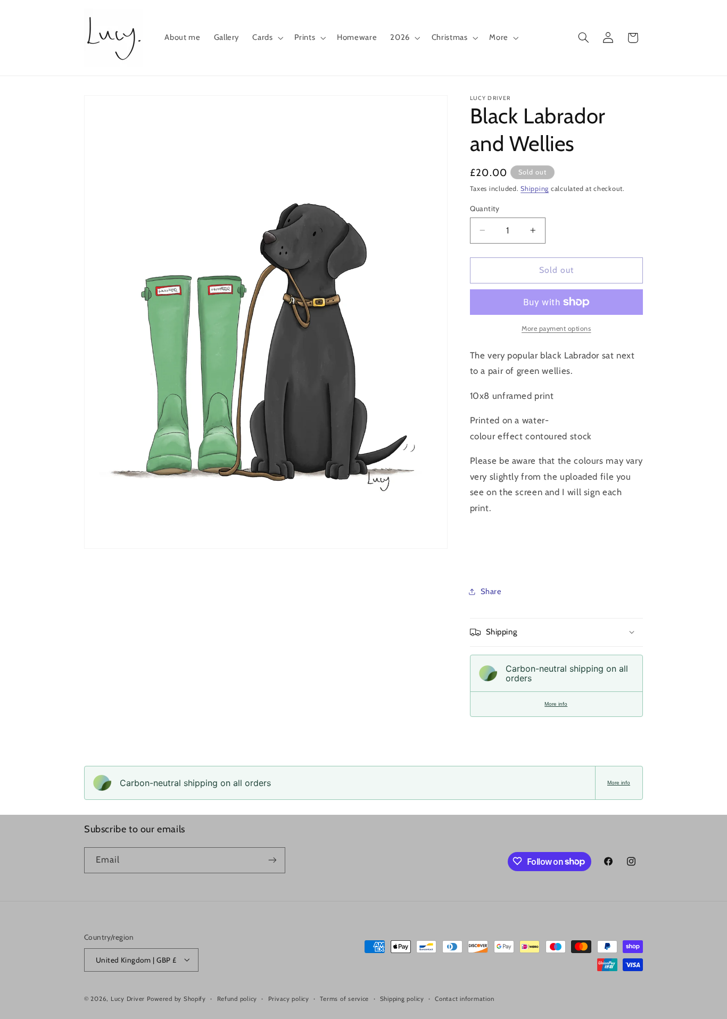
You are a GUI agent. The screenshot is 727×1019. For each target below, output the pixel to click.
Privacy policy (288, 998)
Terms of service (344, 998)
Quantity (485, 208)
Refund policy (237, 998)
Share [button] (491, 591)
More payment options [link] (556, 328)
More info (555, 704)
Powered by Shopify (176, 998)
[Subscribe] (272, 860)
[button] (267, 37)
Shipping (535, 189)
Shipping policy (402, 998)
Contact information (464, 998)
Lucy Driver (128, 998)
